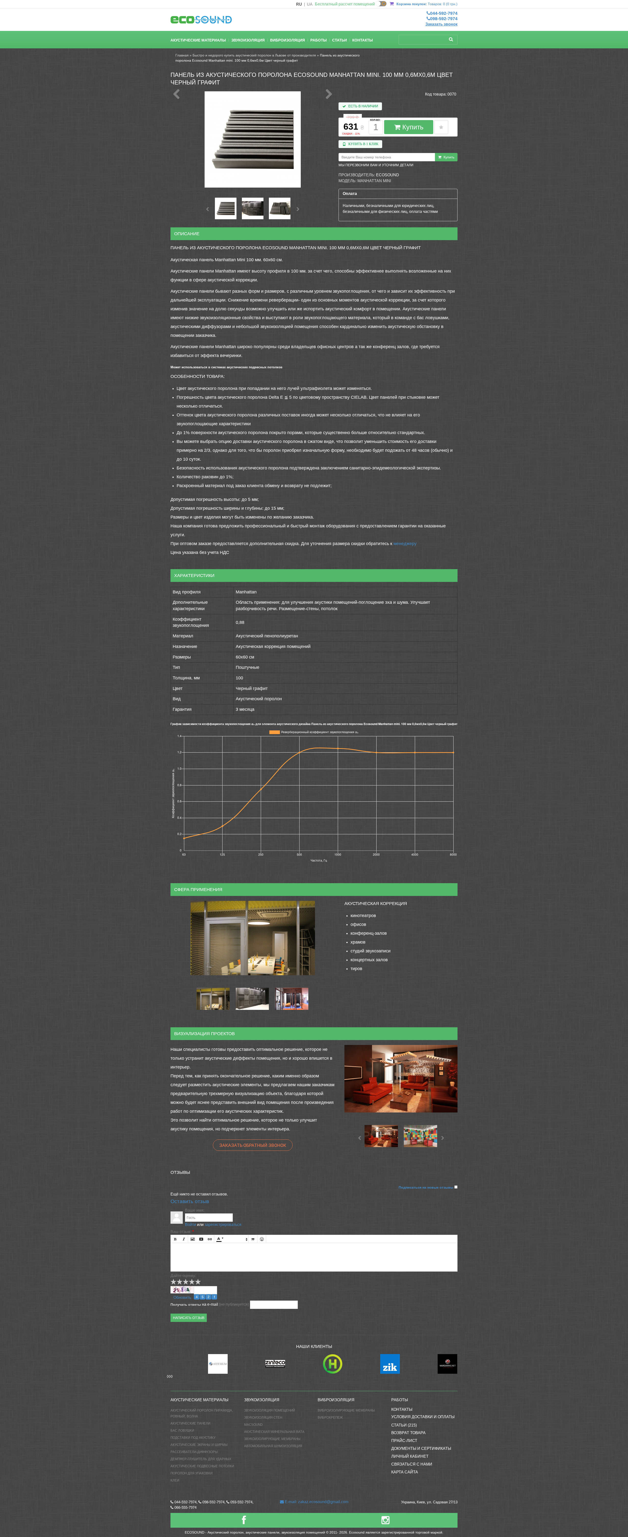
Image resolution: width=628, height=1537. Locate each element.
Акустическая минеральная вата (274, 1432)
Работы (318, 40)
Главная (182, 55)
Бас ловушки (182, 1430)
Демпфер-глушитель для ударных (200, 1459)
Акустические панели (190, 1423)
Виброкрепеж (330, 1417)
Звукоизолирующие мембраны (272, 1439)
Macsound (253, 1425)
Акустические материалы (198, 40)
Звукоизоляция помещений (269, 1410)
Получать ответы (185, 1304)
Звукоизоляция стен (263, 1417)
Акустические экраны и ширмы (199, 1445)
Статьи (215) (404, 1425)
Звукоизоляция (248, 40)
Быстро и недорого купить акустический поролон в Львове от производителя (254, 55)
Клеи (174, 1480)
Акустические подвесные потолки (202, 1466)
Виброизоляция (287, 40)
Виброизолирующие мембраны (346, 1410)
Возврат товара (408, 1433)
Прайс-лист (404, 1441)
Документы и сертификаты (421, 1448)
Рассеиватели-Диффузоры (194, 1452)
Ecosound (387, 175)
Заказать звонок (441, 24)
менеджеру (405, 543)
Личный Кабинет (410, 1456)
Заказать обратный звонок (252, 1145)
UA (310, 4)
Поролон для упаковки (191, 1473)
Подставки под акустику (192, 1438)
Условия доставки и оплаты (423, 1417)
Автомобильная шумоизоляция (273, 1446)
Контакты (362, 40)
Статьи (339, 40)
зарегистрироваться (223, 1224)
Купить (411, 127)
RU (299, 4)
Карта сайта (404, 1472)
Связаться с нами (411, 1464)
